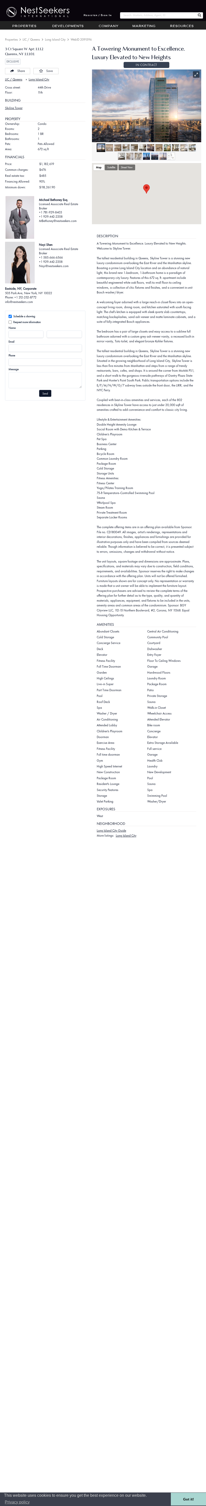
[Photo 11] (183, 147)
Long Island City (55, 39)
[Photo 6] (142, 147)
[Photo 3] (117, 147)
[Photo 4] (126, 147)
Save (49, 71)
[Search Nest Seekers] (199, 15)
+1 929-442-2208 (51, 216)
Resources (182, 26)
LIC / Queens (31, 39)
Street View (127, 167)
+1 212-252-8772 (25, 297)
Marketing (144, 26)
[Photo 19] (171, 156)
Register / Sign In (98, 15)
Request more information (27, 322)
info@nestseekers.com (19, 302)
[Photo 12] (192, 147)
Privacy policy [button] (17, 1502)
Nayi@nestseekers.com (54, 266)
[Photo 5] (134, 147)
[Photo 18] (163, 156)
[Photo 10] (175, 147)
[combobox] (158, 15)
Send (45, 393)
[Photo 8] (159, 147)
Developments (68, 26)
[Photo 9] (167, 147)
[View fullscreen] (196, 74)
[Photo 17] (154, 156)
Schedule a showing (24, 316)
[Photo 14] (129, 156)
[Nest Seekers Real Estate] (34, 12)
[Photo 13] (121, 156)
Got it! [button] (188, 1499)
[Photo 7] (150, 147)
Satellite (111, 167)
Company (109, 26)
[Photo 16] (146, 156)
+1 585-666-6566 (51, 257)
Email (11, 341)
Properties (24, 26)
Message (14, 369)
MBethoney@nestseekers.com (58, 221)
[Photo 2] (109, 147)
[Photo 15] (138, 156)
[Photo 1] (101, 147)
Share (21, 71)
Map (98, 167)
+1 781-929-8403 (50, 212)
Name (12, 328)
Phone (12, 355)
